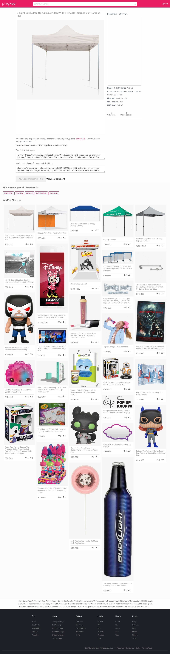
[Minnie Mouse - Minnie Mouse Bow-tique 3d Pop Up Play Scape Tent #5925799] (52, 278)
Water (134, 632)
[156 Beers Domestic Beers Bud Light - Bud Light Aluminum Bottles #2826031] (117, 519)
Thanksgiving (81, 628)
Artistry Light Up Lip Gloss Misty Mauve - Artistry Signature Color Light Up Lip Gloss (83, 335)
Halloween (79, 625)
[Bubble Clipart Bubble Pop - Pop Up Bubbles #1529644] (117, 432)
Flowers (135, 625)
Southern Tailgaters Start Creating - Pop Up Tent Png (150, 240)
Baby (99, 628)
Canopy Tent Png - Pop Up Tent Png (52, 233)
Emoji (134, 621)
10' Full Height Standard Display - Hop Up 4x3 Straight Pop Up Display (19, 281)
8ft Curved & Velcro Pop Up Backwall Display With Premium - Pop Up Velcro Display (52, 390)
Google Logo (57, 638)
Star (117, 632)
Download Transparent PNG (31, 179)
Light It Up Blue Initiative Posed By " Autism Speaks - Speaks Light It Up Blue (52, 348)
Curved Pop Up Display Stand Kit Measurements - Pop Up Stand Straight (83, 392)
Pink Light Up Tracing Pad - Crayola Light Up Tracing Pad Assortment (51, 430)
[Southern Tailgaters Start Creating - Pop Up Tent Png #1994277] (150, 221)
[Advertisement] (44, 117)
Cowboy (100, 635)
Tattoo (134, 638)
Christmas (79, 621)
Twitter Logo (57, 625)
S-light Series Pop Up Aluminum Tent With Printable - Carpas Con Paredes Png (19, 237)
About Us (120, 648)
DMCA (138, 648)
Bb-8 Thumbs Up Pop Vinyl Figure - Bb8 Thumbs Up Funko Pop (117, 383)
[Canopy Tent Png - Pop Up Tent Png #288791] (52, 218)
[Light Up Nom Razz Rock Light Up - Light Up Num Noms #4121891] (19, 374)
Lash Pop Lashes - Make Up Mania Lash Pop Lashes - (84, 542)
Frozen (100, 621)
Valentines (79, 632)
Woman (100, 632)
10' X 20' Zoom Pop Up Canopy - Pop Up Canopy (83, 225)
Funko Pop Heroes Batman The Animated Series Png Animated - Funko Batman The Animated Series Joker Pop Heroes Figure (18, 450)
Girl (98, 625)
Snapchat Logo (58, 635)
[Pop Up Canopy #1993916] (117, 221)
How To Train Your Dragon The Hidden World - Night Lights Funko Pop (84, 450)
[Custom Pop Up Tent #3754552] (85, 259)
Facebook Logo (58, 632)
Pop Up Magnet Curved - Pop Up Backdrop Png (149, 393)
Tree (117, 635)
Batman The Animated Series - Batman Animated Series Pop (17, 349)
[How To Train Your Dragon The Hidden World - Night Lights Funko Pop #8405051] (85, 425)
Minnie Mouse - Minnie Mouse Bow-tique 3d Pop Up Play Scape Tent (52, 316)
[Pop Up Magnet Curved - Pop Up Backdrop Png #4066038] (150, 374)
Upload (165, 4)
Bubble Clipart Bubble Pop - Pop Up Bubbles (117, 445)
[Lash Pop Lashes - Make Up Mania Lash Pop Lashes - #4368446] (85, 501)
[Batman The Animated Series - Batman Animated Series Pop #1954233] (19, 319)
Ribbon (135, 635)
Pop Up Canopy (109, 240)
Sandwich (35, 625)
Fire (116, 625)
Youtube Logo (57, 628)
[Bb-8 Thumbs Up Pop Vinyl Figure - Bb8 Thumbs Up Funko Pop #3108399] (117, 368)
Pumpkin (35, 635)
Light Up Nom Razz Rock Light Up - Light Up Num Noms (19, 391)
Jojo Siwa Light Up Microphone (115, 347)
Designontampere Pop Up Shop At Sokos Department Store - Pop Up (116, 412)
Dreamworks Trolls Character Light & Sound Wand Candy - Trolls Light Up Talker (52, 490)
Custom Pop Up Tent (79, 284)
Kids (99, 638)
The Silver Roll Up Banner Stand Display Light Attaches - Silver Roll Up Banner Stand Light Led (149, 287)
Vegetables (36, 628)
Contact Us (130, 648)
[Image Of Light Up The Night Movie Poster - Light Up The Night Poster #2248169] (150, 321)
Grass (117, 628)
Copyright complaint (55, 179)
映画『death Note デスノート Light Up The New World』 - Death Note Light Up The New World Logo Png (117, 301)
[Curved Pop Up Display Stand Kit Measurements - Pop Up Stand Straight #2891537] (85, 368)
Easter (78, 635)
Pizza (34, 621)
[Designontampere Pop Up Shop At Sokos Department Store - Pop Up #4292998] (117, 401)
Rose (134, 628)
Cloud (117, 621)
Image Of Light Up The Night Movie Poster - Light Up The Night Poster (150, 347)
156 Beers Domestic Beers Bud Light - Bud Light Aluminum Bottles (117, 584)
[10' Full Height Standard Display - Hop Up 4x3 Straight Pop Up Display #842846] (19, 264)
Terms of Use (147, 648)
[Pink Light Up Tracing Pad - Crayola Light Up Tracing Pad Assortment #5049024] (52, 414)
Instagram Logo (58, 621)
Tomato (34, 632)
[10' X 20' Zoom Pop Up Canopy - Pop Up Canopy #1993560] (85, 213)
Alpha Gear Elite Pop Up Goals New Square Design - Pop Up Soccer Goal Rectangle (117, 268)
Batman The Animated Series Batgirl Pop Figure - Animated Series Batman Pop (150, 453)
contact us (80, 139)
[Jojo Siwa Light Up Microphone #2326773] (117, 329)
